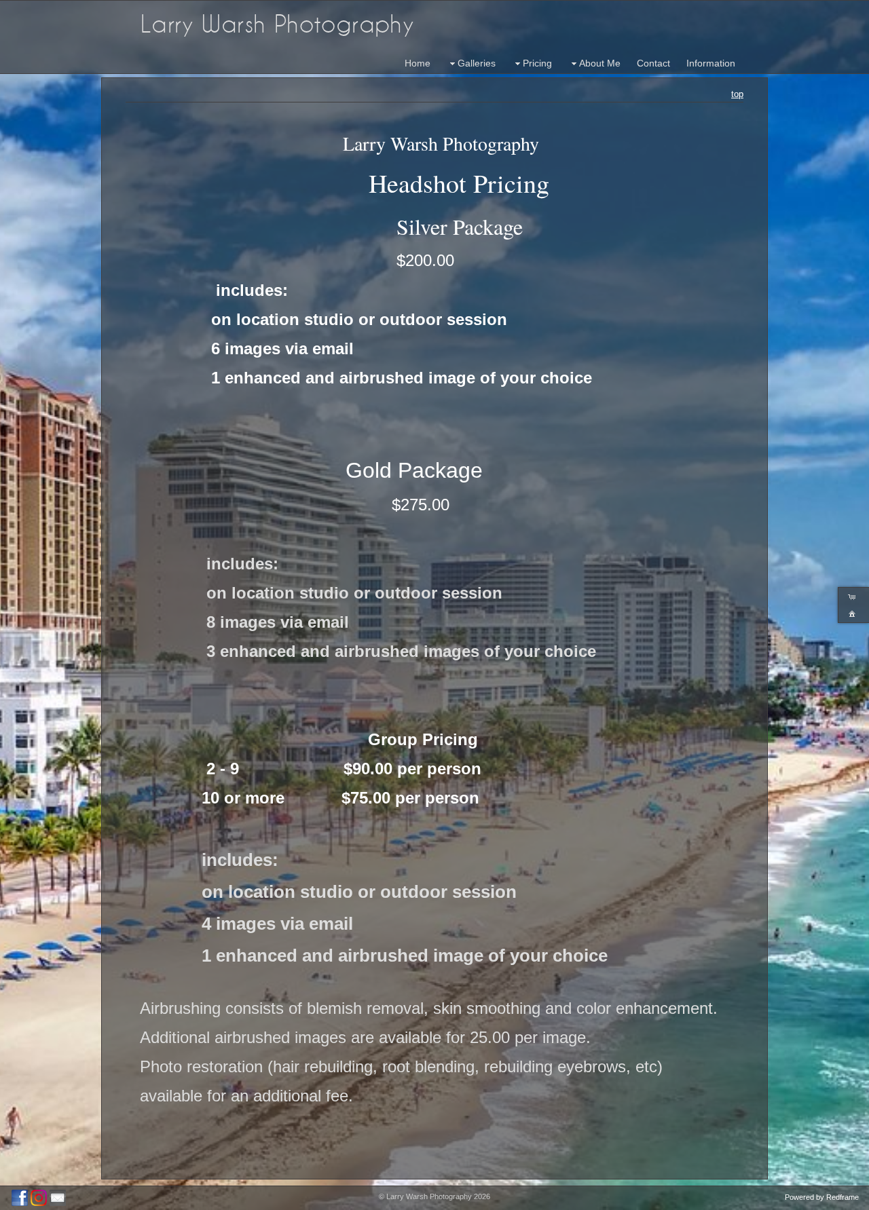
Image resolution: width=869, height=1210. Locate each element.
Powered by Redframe (822, 1197)
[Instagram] (39, 1198)
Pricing (537, 63)
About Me (600, 63)
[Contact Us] (58, 1198)
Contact (653, 63)
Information (710, 63)
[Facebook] (20, 1198)
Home (417, 63)
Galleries (477, 63)
